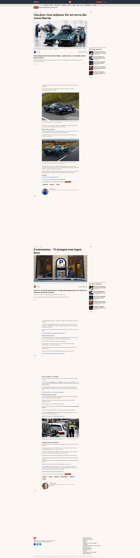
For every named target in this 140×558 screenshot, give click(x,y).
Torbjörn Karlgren (52, 483)
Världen (51, 5)
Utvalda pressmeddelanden (88, 539)
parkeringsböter (64, 476)
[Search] (104, 2)
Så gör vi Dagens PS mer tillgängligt (89, 552)
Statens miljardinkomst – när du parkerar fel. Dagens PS (53, 392)
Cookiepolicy (85, 544)
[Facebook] (35, 544)
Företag (73, 5)
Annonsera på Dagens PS (87, 548)
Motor (78, 5)
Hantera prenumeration (87, 537)
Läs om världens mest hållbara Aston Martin (51, 179)
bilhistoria (45, 476)
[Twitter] (37, 544)
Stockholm (72, 476)
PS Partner (85, 550)
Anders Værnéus (52, 188)
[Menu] (105, 2)
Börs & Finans (57, 5)
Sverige (44, 478)
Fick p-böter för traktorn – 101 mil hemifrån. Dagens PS (53, 416)
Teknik (69, 5)
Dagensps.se (36, 12)
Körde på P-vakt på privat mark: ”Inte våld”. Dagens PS (52, 471)
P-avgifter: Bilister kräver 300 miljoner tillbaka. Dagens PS (53, 333)
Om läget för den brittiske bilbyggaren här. (50, 177)
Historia (50, 476)
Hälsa (82, 5)
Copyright (84, 541)
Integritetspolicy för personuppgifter (90, 543)
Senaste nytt (46, 5)
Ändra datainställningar (87, 553)
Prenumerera (68, 181)
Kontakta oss (85, 540)
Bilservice (52, 184)
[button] (60, 106)
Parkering (56, 476)
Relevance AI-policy (86, 547)
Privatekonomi (64, 5)
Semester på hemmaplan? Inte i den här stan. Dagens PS (53, 353)
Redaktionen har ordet (87, 549)
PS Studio (94, 5)
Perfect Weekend (88, 5)
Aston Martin (45, 184)
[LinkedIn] (40, 544)
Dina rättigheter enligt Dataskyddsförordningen (92, 545)
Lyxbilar (58, 184)
